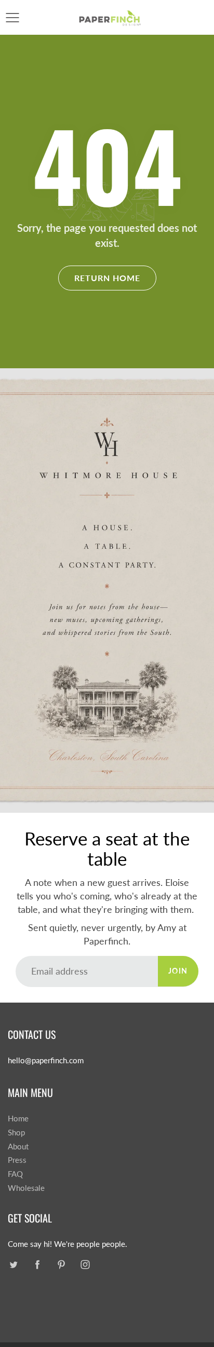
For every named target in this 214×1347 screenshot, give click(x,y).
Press (17, 1160)
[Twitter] (13, 1264)
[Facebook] (37, 1264)
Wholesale (26, 1188)
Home (18, 1118)
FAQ (15, 1174)
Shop (16, 1132)
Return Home (107, 278)
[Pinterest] (61, 1264)
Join (178, 970)
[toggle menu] (12, 17)
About (18, 1146)
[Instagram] (85, 1264)
